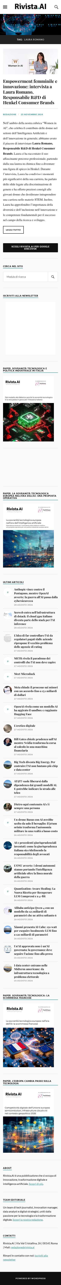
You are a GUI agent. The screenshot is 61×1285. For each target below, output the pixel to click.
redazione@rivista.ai (22, 1247)
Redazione (9, 114)
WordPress (38, 1278)
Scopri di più (36, 1183)
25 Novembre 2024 (32, 114)
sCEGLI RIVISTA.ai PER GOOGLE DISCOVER (30, 247)
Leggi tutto (13, 230)
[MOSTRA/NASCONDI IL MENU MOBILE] (5, 7)
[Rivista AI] (30, 7)
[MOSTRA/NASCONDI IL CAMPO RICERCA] (56, 7)
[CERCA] (53, 277)
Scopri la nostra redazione (28, 1219)
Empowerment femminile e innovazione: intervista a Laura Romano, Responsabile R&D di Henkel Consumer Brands (30, 91)
